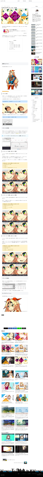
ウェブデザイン (29, 473)
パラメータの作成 (11, 43)
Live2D (18, 473)
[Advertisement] (14, 57)
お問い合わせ (40, 473)
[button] (24, 328)
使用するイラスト (11, 41)
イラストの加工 (12, 42)
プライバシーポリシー (34, 473)
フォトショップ (24, 473)
